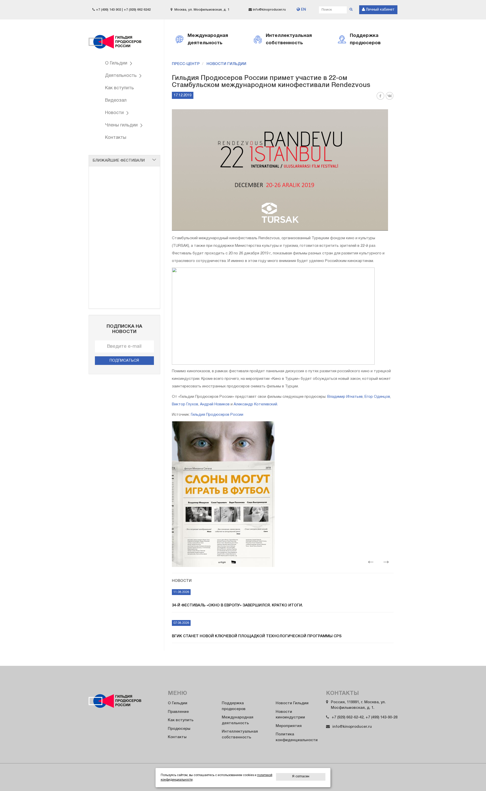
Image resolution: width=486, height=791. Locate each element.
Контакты (115, 138)
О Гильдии (177, 703)
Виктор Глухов (185, 404)
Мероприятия (289, 726)
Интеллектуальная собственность (240, 734)
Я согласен (300, 776)
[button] (370, 562)
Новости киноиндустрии (290, 714)
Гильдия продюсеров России (115, 38)
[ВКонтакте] (390, 99)
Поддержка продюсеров (234, 706)
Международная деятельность (237, 720)
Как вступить (119, 88)
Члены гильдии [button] (122, 125)
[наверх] (471, 777)
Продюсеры (179, 729)
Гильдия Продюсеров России (217, 414)
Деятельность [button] (121, 76)
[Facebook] (380, 99)
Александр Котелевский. (256, 404)
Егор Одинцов (377, 397)
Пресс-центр (186, 64)
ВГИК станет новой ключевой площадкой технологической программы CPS (256, 636)
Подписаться (124, 360)
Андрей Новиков (215, 404)
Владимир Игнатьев (345, 397)
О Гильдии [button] (117, 63)
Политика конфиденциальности (297, 737)
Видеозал (116, 100)
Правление (178, 712)
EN (303, 9)
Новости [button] (115, 113)
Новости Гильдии (226, 64)
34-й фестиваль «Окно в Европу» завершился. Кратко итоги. (237, 605)
